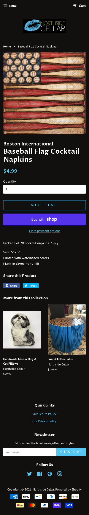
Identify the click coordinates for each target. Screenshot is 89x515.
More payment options (44, 231)
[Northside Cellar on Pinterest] (49, 475)
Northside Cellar (43, 489)
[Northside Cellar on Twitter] (29, 475)
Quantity (9, 181)
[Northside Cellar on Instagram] (59, 475)
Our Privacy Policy (44, 421)
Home (7, 47)
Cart (82, 6)
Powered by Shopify (68, 489)
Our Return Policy (44, 414)
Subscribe (71, 452)
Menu (12, 6)
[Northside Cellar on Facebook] (39, 475)
